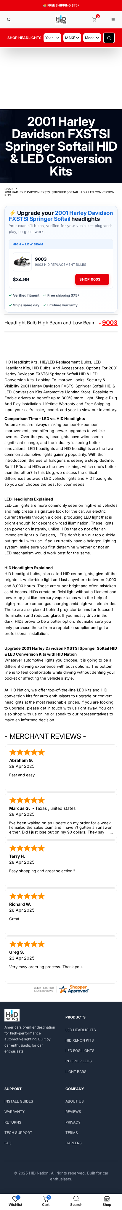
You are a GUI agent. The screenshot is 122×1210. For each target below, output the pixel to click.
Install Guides (18, 1101)
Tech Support (18, 1132)
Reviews (73, 1111)
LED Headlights (80, 1030)
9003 (110, 322)
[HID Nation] (61, 20)
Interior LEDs (78, 1061)
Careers (73, 1143)
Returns (12, 1122)
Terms (71, 1132)
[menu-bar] (113, 19)
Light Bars (75, 1071)
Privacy (73, 1122)
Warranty (14, 1111)
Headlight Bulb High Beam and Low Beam (50, 323)
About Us (74, 1101)
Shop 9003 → (92, 279)
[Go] (109, 38)
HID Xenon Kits (79, 1040)
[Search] (9, 19)
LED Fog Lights (79, 1050)
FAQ (7, 1143)
